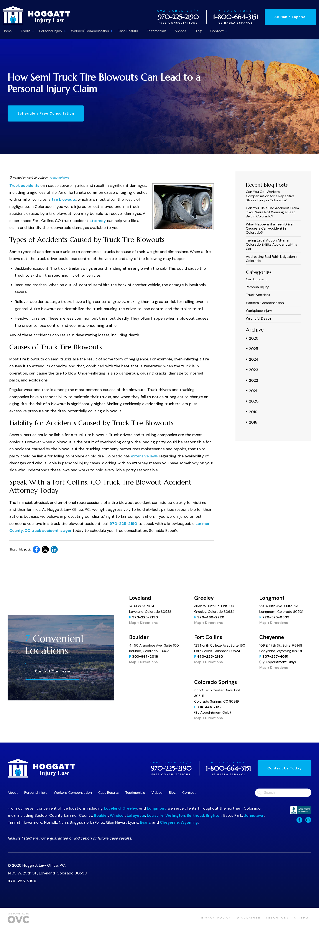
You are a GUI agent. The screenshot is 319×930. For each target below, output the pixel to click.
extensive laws (144, 456)
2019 (251, 411)
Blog (198, 31)
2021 (251, 390)
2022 (252, 380)
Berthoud (195, 815)
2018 (251, 422)
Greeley (129, 808)
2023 (252, 369)
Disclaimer (249, 917)
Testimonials (156, 31)
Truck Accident (58, 177)
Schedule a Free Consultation (45, 113)
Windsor (117, 815)
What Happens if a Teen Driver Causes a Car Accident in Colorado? (270, 228)
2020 (252, 401)
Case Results (128, 31)
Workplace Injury (259, 310)
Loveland (112, 808)
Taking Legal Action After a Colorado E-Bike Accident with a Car (271, 244)
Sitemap (302, 917)
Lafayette (136, 815)
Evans (145, 822)
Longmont (156, 808)
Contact (217, 31)
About (25, 31)
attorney (97, 220)
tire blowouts (64, 199)
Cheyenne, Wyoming (179, 822)
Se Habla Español (291, 17)
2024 (252, 359)
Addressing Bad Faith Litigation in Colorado (272, 258)
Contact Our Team (52, 671)
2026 (252, 338)
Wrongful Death (258, 318)
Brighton (214, 815)
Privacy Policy (215, 917)
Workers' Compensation (90, 31)
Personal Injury (50, 31)
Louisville (155, 815)
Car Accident (256, 279)
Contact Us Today (284, 768)
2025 (252, 348)
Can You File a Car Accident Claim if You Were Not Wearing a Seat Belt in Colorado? (272, 212)
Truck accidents (24, 185)
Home (7, 31)
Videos (180, 31)
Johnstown (254, 815)
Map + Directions (143, 622)
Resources (277, 917)
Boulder (101, 815)
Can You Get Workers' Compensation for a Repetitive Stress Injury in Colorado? (270, 195)
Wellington (175, 815)
